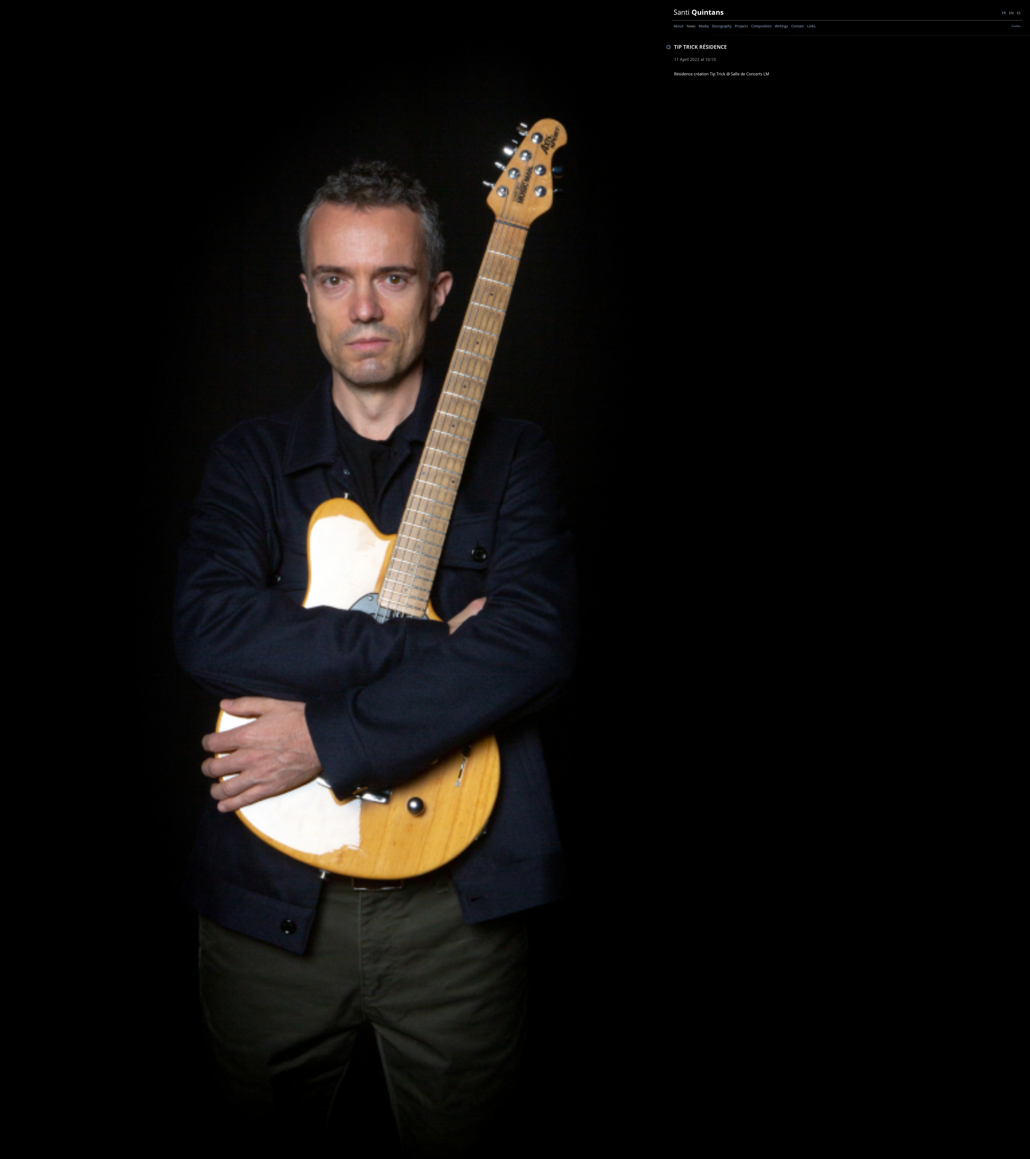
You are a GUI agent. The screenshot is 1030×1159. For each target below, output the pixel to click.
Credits (1016, 26)
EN (1010, 12)
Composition (761, 26)
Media (704, 26)
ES (1018, 12)
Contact (797, 26)
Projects (741, 26)
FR (1003, 12)
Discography (722, 26)
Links (811, 26)
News (691, 26)
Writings (781, 26)
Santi (698, 12)
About (678, 26)
